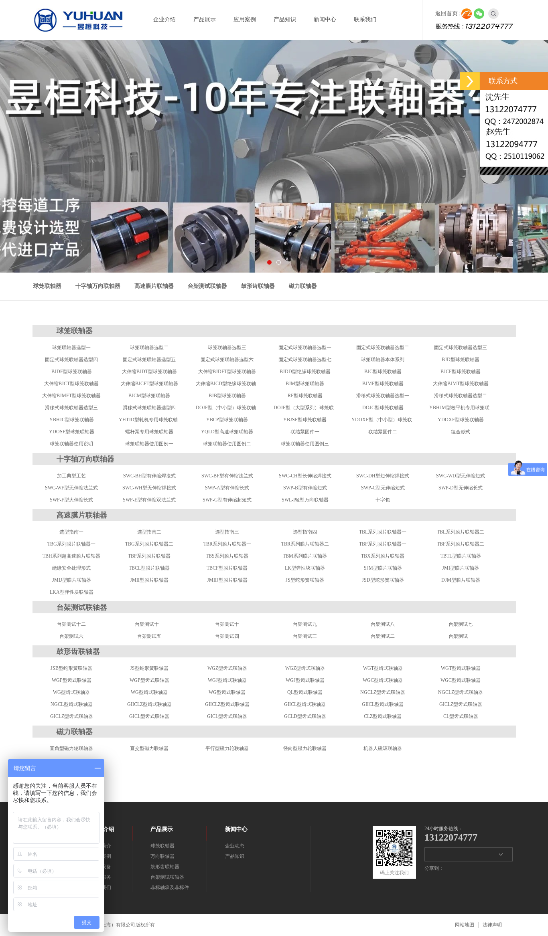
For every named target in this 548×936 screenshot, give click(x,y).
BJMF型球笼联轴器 (383, 383)
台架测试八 (383, 624)
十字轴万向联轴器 (97, 286)
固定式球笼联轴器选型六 (227, 359)
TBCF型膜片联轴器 (227, 568)
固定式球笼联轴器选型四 (71, 359)
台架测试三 (305, 636)
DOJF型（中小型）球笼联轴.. (227, 407)
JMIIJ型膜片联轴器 (227, 580)
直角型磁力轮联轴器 (71, 748)
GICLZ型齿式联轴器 (460, 704)
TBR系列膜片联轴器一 (227, 544)
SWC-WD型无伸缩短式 (460, 476)
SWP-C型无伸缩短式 (383, 488)
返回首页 (446, 13)
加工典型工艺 (71, 476)
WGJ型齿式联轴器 (227, 680)
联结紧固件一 (304, 432)
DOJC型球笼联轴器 (383, 407)
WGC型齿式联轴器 (383, 680)
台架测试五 (149, 636)
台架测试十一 (149, 624)
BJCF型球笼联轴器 (460, 371)
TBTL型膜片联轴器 (460, 556)
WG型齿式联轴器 (71, 692)
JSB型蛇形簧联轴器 (71, 668)
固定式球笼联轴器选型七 (304, 359)
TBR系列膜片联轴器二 (305, 544)
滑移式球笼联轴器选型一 (382, 395)
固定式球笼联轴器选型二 (382, 347)
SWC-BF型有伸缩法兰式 (227, 476)
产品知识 (234, 856)
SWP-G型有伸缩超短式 (227, 500)
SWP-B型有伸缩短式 (305, 488)
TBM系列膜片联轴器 (305, 556)
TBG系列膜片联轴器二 (149, 544)
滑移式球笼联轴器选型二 (460, 395)
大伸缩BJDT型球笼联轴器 (149, 371)
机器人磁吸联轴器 (382, 748)
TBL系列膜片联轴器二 (460, 532)
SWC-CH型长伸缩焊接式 (305, 476)
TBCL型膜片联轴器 (149, 568)
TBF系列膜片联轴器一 (382, 544)
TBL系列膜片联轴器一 (382, 532)
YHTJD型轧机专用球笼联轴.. (149, 420)
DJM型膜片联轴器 (460, 580)
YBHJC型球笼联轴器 (71, 420)
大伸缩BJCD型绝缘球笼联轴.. (227, 383)
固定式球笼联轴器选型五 (149, 359)
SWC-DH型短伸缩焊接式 (382, 476)
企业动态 (234, 846)
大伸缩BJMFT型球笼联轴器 (71, 395)
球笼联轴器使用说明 (71, 444)
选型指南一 (71, 532)
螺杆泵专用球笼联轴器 (149, 432)
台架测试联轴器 (207, 286)
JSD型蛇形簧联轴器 (383, 580)
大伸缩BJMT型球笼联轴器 (461, 383)
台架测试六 (71, 636)
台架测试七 (461, 624)
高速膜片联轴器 (154, 286)
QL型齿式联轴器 (305, 692)
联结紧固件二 (382, 432)
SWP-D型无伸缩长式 (460, 488)
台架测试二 (383, 636)
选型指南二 (149, 532)
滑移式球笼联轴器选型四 (149, 407)
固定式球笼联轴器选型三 (460, 347)
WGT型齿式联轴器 (383, 668)
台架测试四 (227, 636)
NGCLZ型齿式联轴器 (382, 692)
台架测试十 (227, 624)
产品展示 (161, 829)
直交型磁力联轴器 (149, 748)
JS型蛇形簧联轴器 (305, 580)
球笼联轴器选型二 (149, 347)
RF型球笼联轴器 (305, 395)
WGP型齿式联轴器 (71, 680)
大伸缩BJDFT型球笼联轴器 (227, 371)
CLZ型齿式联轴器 (383, 716)
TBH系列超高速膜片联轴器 (71, 556)
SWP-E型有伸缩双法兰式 (149, 500)
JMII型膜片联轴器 (149, 580)
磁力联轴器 (303, 286)
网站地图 (464, 925)
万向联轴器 (162, 856)
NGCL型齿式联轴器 (72, 704)
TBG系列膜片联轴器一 (71, 544)
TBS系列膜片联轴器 (227, 556)
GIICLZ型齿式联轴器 (149, 704)
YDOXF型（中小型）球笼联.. (382, 420)
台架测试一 (461, 636)
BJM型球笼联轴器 (305, 383)
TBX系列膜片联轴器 (382, 556)
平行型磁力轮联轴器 (227, 748)
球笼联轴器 (47, 286)
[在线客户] (470, 81)
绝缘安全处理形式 (71, 568)
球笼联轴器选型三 (227, 347)
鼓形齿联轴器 (258, 286)
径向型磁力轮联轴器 (305, 748)
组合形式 (460, 432)
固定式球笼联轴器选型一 (304, 347)
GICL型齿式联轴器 (149, 716)
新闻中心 (236, 829)
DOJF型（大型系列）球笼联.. (305, 407)
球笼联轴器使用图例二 (227, 444)
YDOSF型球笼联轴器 (71, 432)
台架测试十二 (71, 624)
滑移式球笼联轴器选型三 (71, 407)
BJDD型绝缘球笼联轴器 (305, 371)
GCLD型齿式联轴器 (305, 716)
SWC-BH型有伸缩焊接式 (149, 476)
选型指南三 (227, 532)
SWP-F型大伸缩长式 (71, 500)
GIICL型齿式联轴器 (305, 704)
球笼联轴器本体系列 (382, 359)
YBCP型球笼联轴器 (227, 420)
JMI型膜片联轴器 (460, 568)
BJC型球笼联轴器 (383, 371)
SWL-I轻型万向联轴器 (305, 500)
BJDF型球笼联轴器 (71, 371)
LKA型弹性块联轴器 (71, 592)
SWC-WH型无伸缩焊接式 (149, 488)
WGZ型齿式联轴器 (227, 668)
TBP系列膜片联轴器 (149, 556)
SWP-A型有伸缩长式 (227, 488)
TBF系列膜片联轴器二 (460, 544)
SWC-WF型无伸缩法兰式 (71, 488)
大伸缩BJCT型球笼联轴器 (71, 383)
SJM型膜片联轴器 (383, 568)
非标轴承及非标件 (169, 887)
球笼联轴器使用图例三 (305, 444)
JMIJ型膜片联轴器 (71, 580)
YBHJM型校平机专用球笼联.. (460, 407)
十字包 (382, 500)
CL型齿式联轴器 (460, 716)
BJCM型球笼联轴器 (149, 395)
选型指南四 (305, 532)
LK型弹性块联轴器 (305, 568)
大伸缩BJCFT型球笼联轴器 (149, 383)
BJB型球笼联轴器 (227, 395)
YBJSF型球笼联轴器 (305, 420)
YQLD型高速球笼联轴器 (227, 432)
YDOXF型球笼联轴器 (461, 420)
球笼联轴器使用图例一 (149, 444)
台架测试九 (305, 624)
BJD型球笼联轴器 (460, 359)
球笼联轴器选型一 (71, 347)
